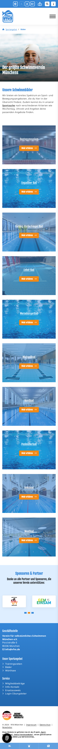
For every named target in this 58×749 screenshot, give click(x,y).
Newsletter (7, 727)
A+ (32, 3)
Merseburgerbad (29, 313)
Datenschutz (45, 724)
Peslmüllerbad (29, 444)
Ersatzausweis (13, 690)
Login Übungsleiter (16, 693)
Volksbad (29, 487)
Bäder (8, 667)
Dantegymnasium (29, 139)
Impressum (31, 724)
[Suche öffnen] (47, 4)
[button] (25, 613)
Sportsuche (8, 105)
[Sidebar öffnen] (53, 4)
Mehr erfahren (27, 148)
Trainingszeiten (13, 663)
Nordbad (29, 400)
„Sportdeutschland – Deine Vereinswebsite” (24, 733)
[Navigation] (51, 16)
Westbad (29, 531)
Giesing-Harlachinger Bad (29, 226)
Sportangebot (11, 29)
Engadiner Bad (29, 182)
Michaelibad (29, 357)
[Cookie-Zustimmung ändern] (7, 738)
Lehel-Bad (29, 270)
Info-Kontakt (12, 686)
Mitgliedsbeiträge (15, 683)
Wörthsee (10, 670)
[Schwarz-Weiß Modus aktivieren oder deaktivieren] (15, 4)
